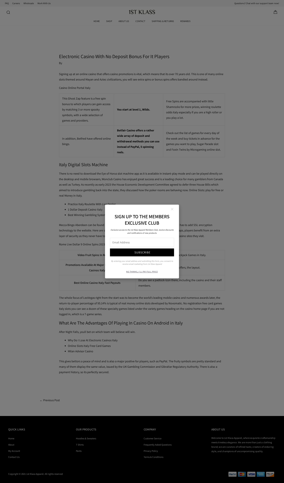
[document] (142, 241)
